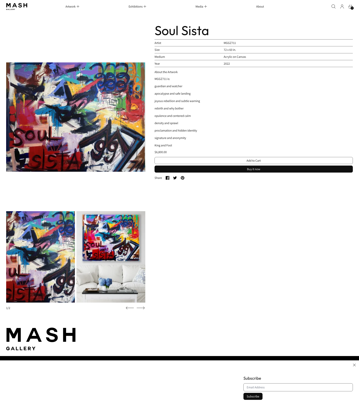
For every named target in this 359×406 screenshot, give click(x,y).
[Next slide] (140, 308)
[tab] (40, 257)
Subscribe (253, 396)
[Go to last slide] (129, 308)
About (260, 6)
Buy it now (253, 169)
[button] (333, 6)
